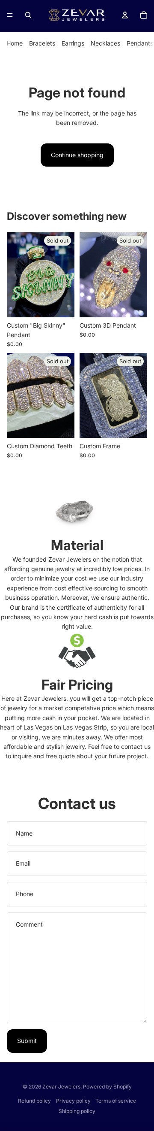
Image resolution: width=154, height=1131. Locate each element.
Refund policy (34, 1101)
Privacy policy (73, 1101)
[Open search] (28, 15)
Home (14, 43)
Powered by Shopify (107, 1086)
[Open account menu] (125, 15)
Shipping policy (77, 1111)
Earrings (73, 43)
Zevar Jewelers (61, 1086)
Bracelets (42, 43)
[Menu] (10, 15)
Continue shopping (77, 154)
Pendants (140, 43)
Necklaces (105, 43)
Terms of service (115, 1101)
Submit (27, 1040)
